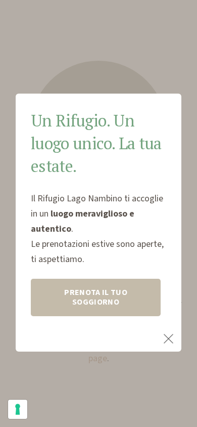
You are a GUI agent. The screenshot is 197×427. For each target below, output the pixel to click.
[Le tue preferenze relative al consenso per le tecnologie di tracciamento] (17, 409)
